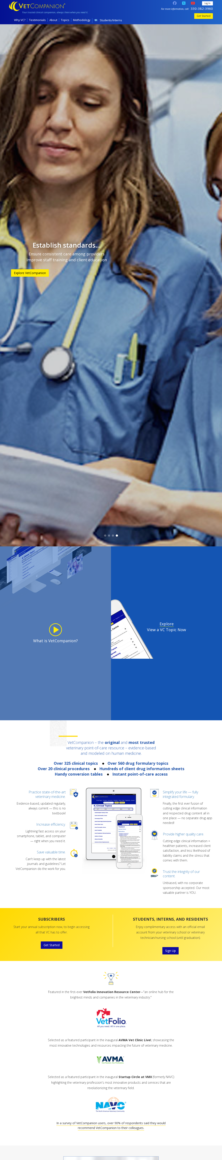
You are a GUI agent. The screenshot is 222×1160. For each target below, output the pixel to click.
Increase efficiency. (51, 824)
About (53, 20)
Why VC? (19, 20)
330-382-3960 (202, 8)
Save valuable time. (51, 852)
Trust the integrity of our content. (181, 874)
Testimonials (37, 20)
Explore (167, 623)
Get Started (204, 16)
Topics (65, 20)
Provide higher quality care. (183, 834)
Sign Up (170, 951)
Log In (207, 3)
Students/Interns (111, 20)
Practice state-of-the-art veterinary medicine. (47, 794)
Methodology (81, 20)
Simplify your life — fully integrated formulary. (180, 794)
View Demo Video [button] (155, 280)
